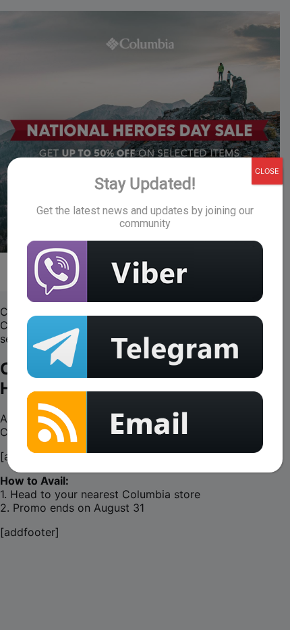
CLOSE (267, 171)
